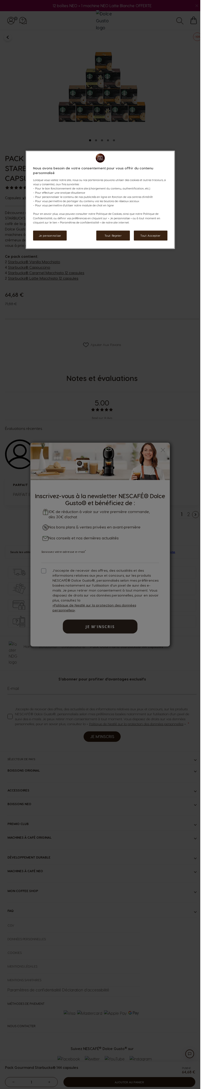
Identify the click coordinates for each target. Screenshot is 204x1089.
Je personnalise (50, 235)
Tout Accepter (150, 235)
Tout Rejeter (113, 235)
